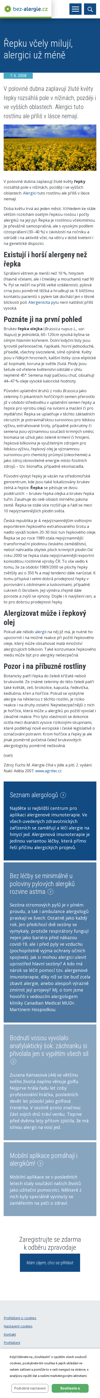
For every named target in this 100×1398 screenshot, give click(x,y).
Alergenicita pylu (43, 302)
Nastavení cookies (18, 1326)
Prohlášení (12, 1342)
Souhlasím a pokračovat (70, 1389)
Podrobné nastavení (30, 1388)
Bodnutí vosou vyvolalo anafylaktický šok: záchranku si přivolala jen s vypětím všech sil (49, 1046)
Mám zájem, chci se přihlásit (50, 1262)
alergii (40, 631)
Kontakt (10, 1334)
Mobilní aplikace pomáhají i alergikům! (43, 1159)
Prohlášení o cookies (20, 1318)
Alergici (29, 193)
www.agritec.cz (48, 770)
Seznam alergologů (34, 795)
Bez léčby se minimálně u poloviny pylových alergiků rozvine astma (42, 884)
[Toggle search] (90, 9)
